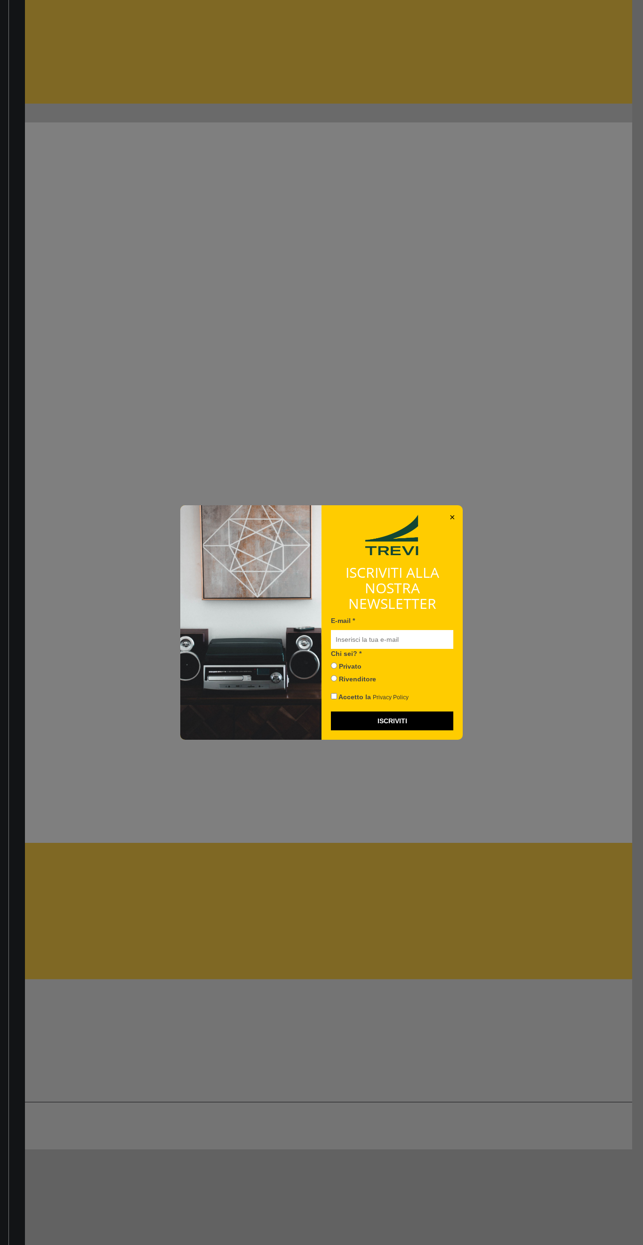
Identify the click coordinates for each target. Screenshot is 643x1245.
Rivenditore (356, 679)
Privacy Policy (391, 697)
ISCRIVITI (392, 721)
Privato (349, 666)
